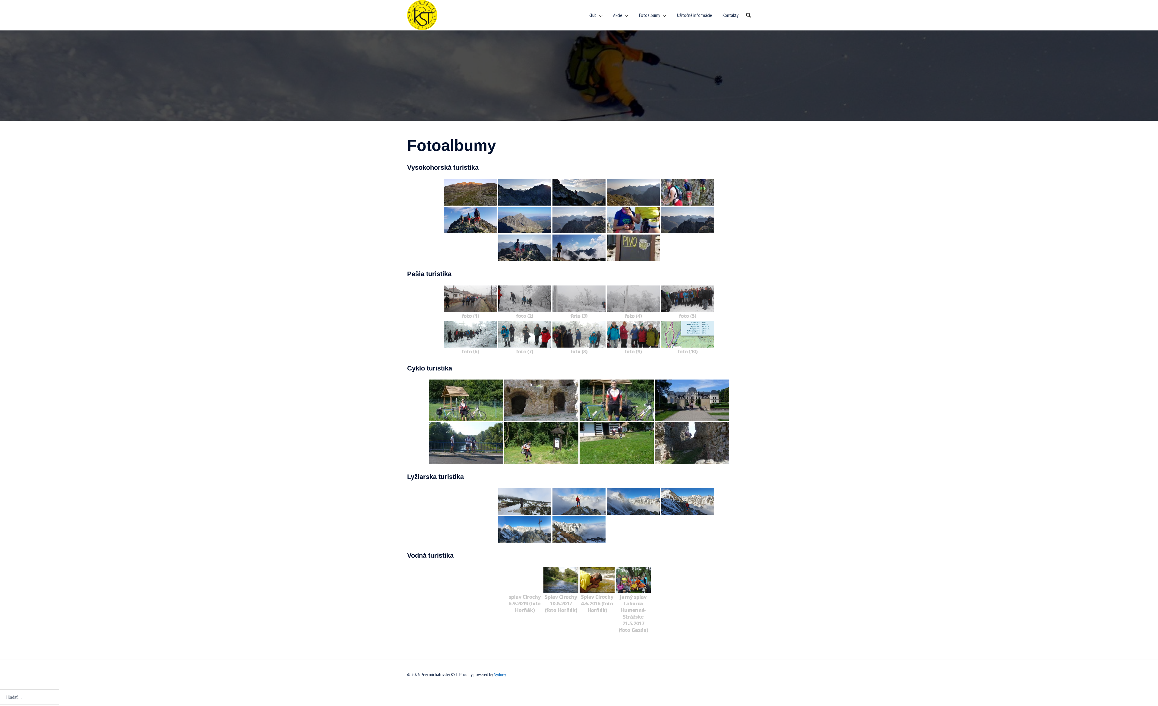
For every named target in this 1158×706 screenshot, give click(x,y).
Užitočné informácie (694, 15)
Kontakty (731, 15)
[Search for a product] (748, 15)
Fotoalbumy (649, 15)
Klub (592, 15)
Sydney (500, 674)
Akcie (617, 15)
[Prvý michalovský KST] (422, 14)
